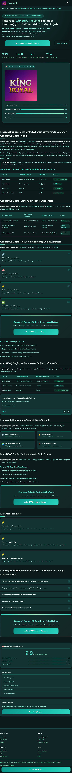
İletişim (2, 742)
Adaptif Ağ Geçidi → (36, 712)
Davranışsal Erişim (43, 742)
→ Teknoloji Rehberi (8, 689)
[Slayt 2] (3, 411)
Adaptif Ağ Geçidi (43, 737)
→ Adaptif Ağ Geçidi (8, 681)
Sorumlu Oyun (4, 756)
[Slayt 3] (5, 411)
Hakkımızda (3, 739)
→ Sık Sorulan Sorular (8, 693)
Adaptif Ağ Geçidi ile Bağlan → (27, 43)
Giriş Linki (12, 8)
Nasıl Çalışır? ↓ (62, 43)
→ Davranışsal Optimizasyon (10, 685)
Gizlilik (39, 753)
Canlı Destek (3, 751)
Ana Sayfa (5, 8)
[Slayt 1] (2, 411)
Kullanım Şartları (42, 751)
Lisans (39, 756)
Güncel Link (41, 739)
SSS (1, 753)
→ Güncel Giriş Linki (8, 678)
